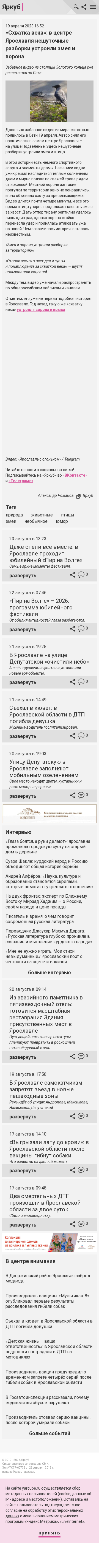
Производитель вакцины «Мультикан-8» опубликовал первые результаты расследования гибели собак (47, 1301)
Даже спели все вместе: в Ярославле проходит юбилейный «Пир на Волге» (45, 553)
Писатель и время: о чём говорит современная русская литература (40, 919)
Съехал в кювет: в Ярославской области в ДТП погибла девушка (47, 714)
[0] (81, 576)
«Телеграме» (21, 481)
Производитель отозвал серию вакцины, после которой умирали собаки (48, 1420)
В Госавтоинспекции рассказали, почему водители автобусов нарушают (47, 1400)
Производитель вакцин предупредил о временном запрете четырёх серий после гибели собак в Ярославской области (49, 1377)
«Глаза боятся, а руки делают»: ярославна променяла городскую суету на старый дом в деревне (48, 846)
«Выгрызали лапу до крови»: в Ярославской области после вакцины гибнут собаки (49, 1149)
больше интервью (49, 972)
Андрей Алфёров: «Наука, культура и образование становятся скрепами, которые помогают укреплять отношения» (50, 881)
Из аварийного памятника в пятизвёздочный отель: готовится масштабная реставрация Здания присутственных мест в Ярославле (46, 1014)
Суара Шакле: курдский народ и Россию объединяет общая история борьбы (47, 864)
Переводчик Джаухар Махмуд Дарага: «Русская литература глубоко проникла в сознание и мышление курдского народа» (49, 936)
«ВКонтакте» (75, 475)
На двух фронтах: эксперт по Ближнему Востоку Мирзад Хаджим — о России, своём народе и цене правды (46, 901)
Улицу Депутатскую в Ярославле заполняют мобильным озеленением (43, 768)
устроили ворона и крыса (41, 309)
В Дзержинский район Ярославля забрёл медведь (48, 1278)
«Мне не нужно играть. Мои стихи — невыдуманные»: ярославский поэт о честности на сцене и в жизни (44, 956)
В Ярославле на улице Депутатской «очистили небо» (49, 658)
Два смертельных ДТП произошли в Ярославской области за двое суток (45, 1203)
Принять (49, 1533)
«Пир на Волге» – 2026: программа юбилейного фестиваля (41, 607)
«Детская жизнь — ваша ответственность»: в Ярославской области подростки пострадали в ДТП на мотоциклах (49, 1349)
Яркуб (11, 7)
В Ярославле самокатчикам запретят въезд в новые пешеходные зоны (45, 1089)
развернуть (22, 575)
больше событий (49, 1433)
